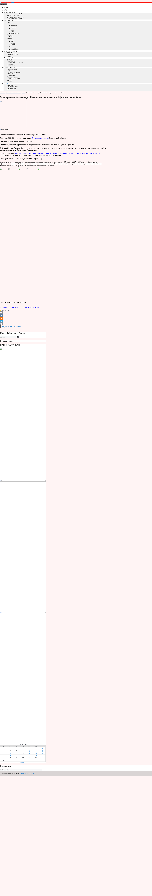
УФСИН (9, 80)
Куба (12, 36)
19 (16, 755)
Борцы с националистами (14, 18)
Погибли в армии (12, 77)
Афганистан (14, 24)
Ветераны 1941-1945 (13, 15)
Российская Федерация (10, 51)
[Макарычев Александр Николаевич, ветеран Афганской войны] (13, 126)
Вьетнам (13, 27)
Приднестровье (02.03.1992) (15, 62)
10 (3, 753)
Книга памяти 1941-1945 (14, 14)
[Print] (53, 323)
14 (29, 753)
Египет (13, 43)
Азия (8, 22)
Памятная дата (11, 90)
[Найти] (18, 337)
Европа (9, 46)
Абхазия (9, 59)
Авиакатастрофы (12, 69)
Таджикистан (15, 33)
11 (10, 753)
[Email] (53, 312)
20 (23, 755)
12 (16, 753)
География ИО (11, 88)
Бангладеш (14, 25)
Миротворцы (7, 58)
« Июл (22, 762)
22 (36, 755)
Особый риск (11, 75)
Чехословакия (15, 49)
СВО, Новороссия (12, 53)
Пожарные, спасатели (13, 78)
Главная (6, 7)
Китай (12, 28)
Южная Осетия (11, 65)
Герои (5, 10)
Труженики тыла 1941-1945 (15, 17)
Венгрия (13, 48)
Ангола (13, 40)
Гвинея (13, 41)
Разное (6, 83)
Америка (9, 35)
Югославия (10, 64)
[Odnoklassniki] (53, 318)
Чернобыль (10, 81)
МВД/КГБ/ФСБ (11, 74)
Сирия (12, 31)
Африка (9, 38)
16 (42, 753)
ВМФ (8, 70)
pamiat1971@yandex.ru (27, 773)
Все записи (16, 93)
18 (10, 755)
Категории (10, 85)
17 (3, 755)
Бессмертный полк (9, 12)
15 (36, 753)
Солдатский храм (12, 86)
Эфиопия (13, 44)
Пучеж (22, 93)
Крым (9, 56)
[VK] (53, 315)
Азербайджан (11, 61)
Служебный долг (9, 67)
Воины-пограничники (13, 72)
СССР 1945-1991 (9, 20)
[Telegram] (53, 321)
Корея (12, 30)
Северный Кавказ (12, 54)
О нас (5, 9)
